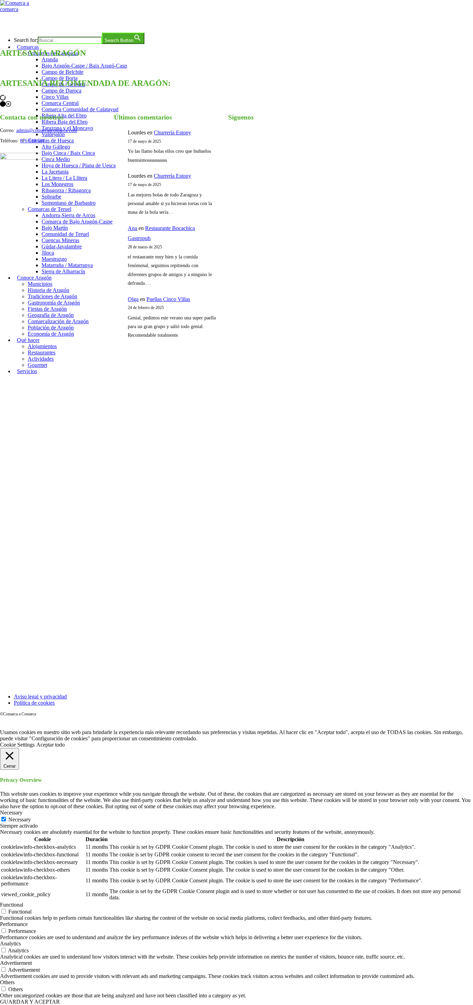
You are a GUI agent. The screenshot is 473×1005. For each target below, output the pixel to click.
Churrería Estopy (172, 132)
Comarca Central (60, 103)
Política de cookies (34, 703)
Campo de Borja (60, 78)
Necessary (19, 819)
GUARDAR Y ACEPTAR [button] (30, 1002)
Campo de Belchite (62, 72)
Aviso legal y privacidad (40, 696)
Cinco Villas (55, 97)
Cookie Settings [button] (17, 745)
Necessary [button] (11, 813)
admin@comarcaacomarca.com (46, 130)
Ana (132, 228)
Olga (133, 299)
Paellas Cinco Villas (168, 299)
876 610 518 (32, 140)
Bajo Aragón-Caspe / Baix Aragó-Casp (84, 66)
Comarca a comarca (37, 22)
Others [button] (7, 982)
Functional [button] (11, 905)
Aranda (50, 59)
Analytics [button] (10, 943)
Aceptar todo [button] (50, 745)
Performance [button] (14, 924)
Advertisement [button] (16, 963)
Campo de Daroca (61, 91)
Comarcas (28, 47)
